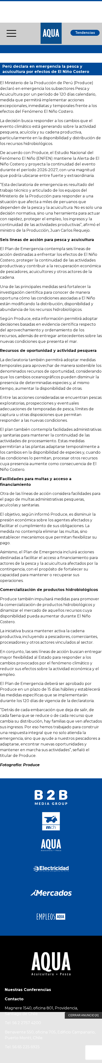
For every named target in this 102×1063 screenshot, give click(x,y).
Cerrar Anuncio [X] (83, 1015)
